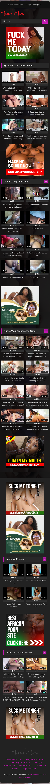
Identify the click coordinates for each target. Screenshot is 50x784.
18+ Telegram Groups (20, 762)
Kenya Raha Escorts (35, 759)
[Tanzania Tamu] (20, 13)
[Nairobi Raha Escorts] (25, 58)
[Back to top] (42, 776)
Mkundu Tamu (25, 766)
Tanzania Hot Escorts (38, 774)
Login (29, 5)
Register (37, 5)
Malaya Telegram (26, 777)
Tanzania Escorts (13, 759)
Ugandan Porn (29, 769)
